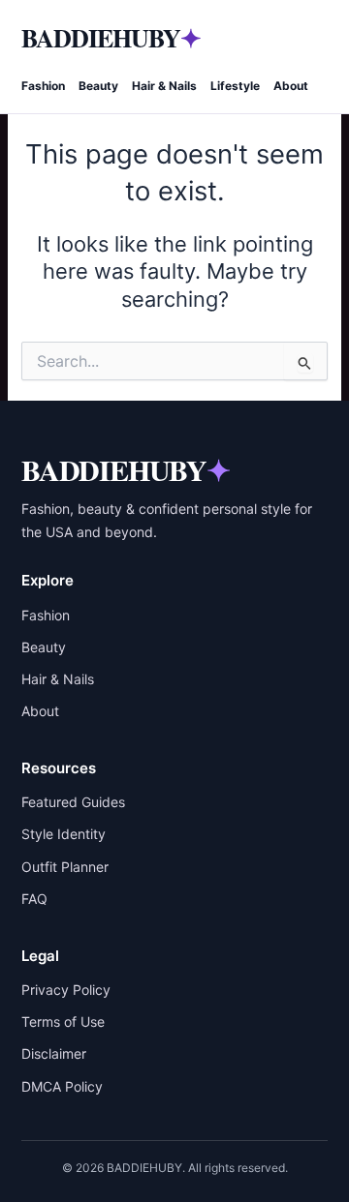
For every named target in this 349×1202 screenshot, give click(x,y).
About (290, 85)
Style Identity (63, 834)
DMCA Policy (62, 1086)
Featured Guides (73, 802)
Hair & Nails (164, 85)
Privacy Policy (66, 989)
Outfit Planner (65, 866)
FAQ (34, 898)
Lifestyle (235, 85)
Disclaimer (53, 1053)
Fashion (43, 85)
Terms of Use (63, 1021)
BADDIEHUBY (111, 37)
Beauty (98, 85)
